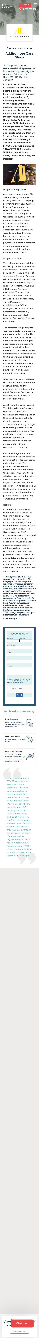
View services (18, 1331)
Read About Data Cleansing (19, 723)
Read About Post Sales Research (19, 756)
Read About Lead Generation (19, 739)
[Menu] (35, 5)
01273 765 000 (29, 9)
